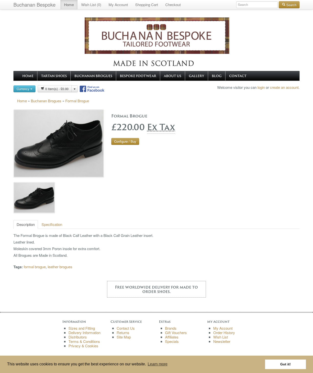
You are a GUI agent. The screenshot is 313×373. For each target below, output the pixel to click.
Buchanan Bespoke (34, 4)
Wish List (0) (91, 4)
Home (69, 4)
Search (290, 4)
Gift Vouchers (176, 332)
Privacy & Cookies (83, 345)
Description (26, 224)
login (261, 87)
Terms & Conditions (84, 341)
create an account (284, 87)
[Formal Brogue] (58, 143)
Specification (52, 224)
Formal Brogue (77, 100)
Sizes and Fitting (81, 328)
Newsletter (221, 341)
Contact (237, 75)
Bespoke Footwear (138, 75)
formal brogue (35, 266)
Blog (217, 75)
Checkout (173, 4)
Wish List (220, 336)
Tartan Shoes (54, 75)
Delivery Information (84, 332)
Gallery (196, 75)
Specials (172, 341)
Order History (224, 332)
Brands (171, 328)
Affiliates (172, 336)
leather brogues (60, 266)
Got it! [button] (285, 364)
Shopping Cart (146, 4)
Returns (123, 332)
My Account (118, 4)
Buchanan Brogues (93, 75)
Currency (23, 88)
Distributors (77, 336)
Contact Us (126, 328)
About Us (172, 75)
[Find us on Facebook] (91, 88)
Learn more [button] (158, 364)
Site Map (124, 336)
